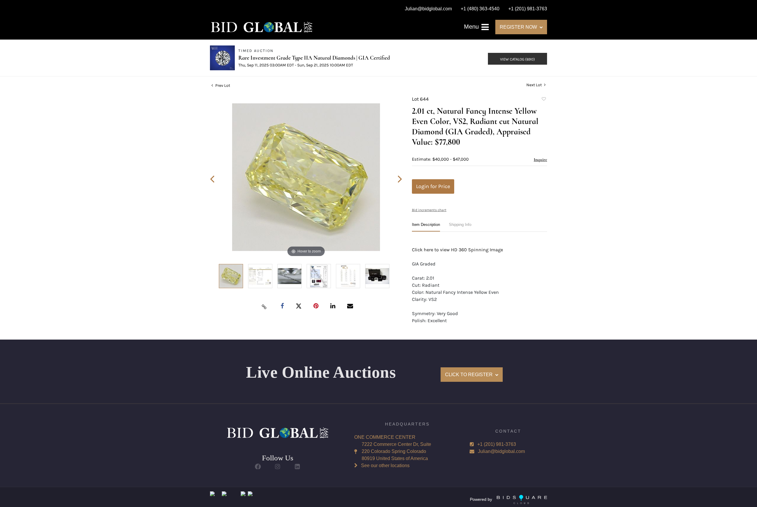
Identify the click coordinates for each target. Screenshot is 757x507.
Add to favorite (543, 100)
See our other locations (385, 465)
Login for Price (433, 186)
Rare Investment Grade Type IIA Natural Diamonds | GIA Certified (314, 57)
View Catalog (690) (517, 59)
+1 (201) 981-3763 (496, 444)
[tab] (426, 227)
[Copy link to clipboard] (264, 306)
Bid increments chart (429, 210)
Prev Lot (222, 85)
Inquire (540, 159)
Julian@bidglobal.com (501, 451)
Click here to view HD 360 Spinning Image (457, 249)
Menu (472, 26)
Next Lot (534, 84)
